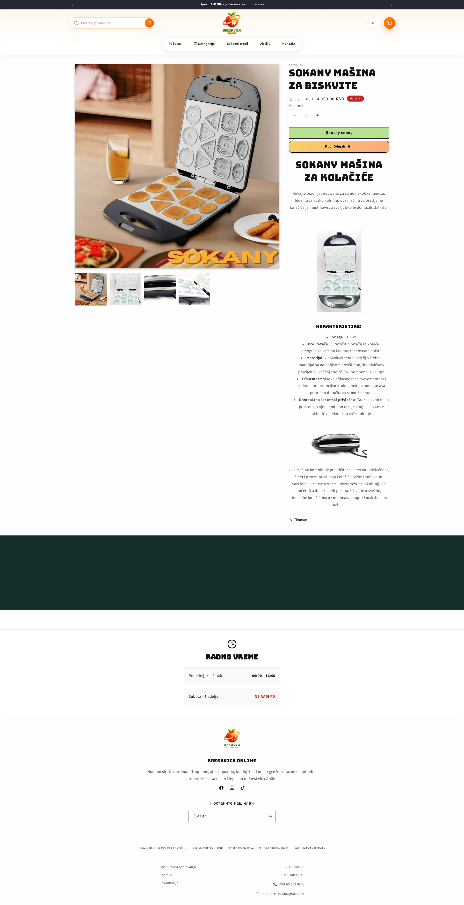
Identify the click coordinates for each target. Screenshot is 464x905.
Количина (296, 106)
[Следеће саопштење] (391, 4)
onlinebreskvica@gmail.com (282, 893)
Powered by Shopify (173, 847)
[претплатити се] (270, 816)
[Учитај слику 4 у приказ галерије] (194, 289)
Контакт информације (273, 847)
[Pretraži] (149, 23)
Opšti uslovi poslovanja (178, 867)
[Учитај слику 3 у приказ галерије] (160, 289)
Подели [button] (300, 519)
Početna (175, 43)
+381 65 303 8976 (291, 884)
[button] (232, 570)
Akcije (265, 43)
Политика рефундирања (309, 847)
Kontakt (288, 43)
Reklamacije (169, 883)
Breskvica (154, 847)
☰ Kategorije (204, 44)
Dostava (166, 875)
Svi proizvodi (237, 43)
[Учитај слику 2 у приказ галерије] (125, 289)
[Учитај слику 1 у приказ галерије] (91, 289)
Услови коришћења (241, 847)
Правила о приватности (207, 847)
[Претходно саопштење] (72, 4)
